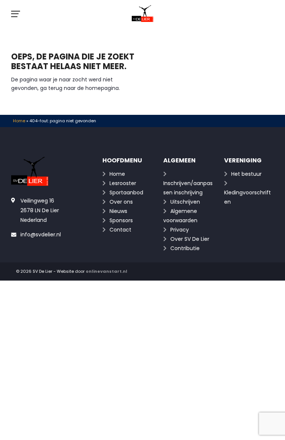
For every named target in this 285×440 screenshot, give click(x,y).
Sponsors (121, 220)
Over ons (121, 202)
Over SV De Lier (189, 239)
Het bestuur (246, 174)
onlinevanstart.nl (106, 271)
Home (19, 121)
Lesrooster (122, 183)
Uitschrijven (185, 202)
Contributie (185, 248)
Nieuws (118, 211)
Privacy (179, 229)
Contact (120, 229)
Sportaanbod (126, 192)
